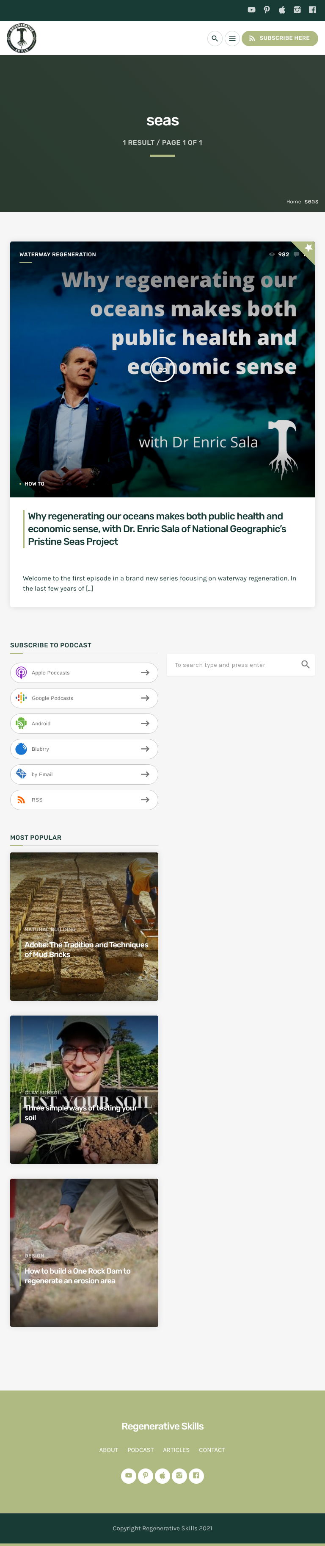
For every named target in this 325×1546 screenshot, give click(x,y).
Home (293, 202)
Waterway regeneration (57, 255)
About (108, 1450)
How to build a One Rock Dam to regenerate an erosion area (77, 1275)
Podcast (140, 1450)
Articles (176, 1450)
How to (34, 484)
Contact (212, 1450)
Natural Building (50, 930)
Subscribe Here (279, 38)
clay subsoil (44, 1093)
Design (34, 1256)
